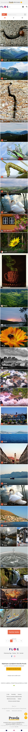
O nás (8, 694)
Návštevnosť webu (11, 699)
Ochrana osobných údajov (14, 701)
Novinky (14, 653)
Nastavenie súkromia (17, 710)
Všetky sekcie (17, 2)
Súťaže (19, 699)
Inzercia (19, 694)
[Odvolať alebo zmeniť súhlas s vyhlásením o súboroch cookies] (25, 714)
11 (21, 641)
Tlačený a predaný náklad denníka (14, 696)
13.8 (4, 14)
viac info (16, 726)
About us (14, 706)
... (18, 641)
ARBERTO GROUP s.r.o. (17, 724)
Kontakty (13, 694)
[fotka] (5, 17)
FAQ (18, 653)
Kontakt (21, 653)
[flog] (22, 17)
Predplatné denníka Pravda (13, 669)
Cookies (8, 710)
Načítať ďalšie (14, 632)
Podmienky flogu (7, 653)
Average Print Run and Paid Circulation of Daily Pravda (14, 708)
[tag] (13, 17)
